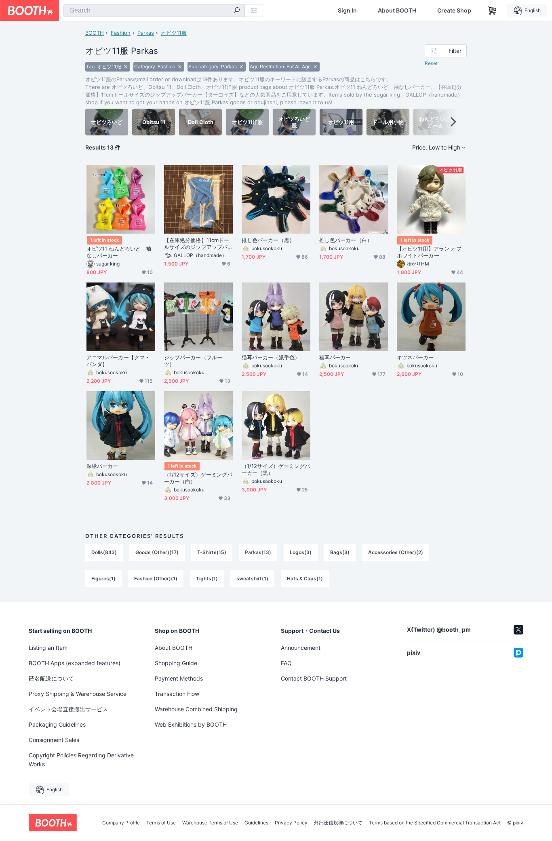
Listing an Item (48, 647)
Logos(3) (301, 552)
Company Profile (121, 822)
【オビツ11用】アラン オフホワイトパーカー (429, 252)
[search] (237, 11)
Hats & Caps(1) (305, 578)
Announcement (300, 647)
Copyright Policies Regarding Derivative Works (81, 759)
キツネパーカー (415, 357)
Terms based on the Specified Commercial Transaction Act (435, 822)
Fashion (121, 33)
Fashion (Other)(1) (155, 578)
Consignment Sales (54, 739)
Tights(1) (207, 578)
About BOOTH (397, 10)
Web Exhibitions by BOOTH (191, 724)
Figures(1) (103, 578)
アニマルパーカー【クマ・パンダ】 (118, 360)
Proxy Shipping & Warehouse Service (77, 693)
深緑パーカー (102, 466)
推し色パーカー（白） (345, 240)
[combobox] (154, 10)
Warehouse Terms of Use (210, 822)
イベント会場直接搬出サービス (68, 709)
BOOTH (94, 33)
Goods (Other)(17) (157, 552)
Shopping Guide (176, 663)
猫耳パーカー (335, 357)
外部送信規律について (338, 822)
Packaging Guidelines (57, 724)
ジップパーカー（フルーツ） (193, 360)
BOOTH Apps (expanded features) (74, 663)
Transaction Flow (177, 693)
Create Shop (454, 10)
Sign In (347, 10)
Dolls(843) (104, 552)
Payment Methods (179, 678)
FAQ (286, 663)
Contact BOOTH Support (314, 678)
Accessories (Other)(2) (395, 552)
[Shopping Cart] (492, 10)
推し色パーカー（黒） (268, 240)
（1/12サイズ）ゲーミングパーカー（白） (198, 478)
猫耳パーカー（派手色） (271, 357)
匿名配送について (51, 678)
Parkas (145, 33)
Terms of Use (161, 822)
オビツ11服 (174, 33)
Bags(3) (340, 552)
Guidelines (256, 822)
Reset (431, 63)
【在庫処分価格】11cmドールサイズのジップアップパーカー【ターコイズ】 (196, 244)
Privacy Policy (291, 822)
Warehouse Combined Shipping (196, 709)
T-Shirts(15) (211, 552)
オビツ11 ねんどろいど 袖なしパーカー (118, 252)
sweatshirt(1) (252, 578)
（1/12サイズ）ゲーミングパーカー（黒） (276, 469)
